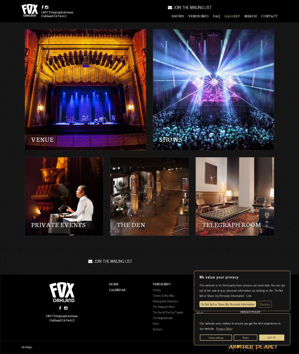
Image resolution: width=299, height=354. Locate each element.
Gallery (232, 16)
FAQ (216, 16)
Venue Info (198, 16)
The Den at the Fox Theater (168, 312)
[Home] (61, 292)
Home (113, 284)
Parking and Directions (165, 301)
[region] (242, 329)
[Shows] (213, 90)
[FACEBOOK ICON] (60, 308)
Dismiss (265, 304)
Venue (200, 312)
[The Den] (149, 196)
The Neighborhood (162, 317)
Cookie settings (216, 337)
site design (26, 347)
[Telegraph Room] (234, 196)
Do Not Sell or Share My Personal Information (228, 304)
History (157, 289)
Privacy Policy (224, 328)
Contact (269, 16)
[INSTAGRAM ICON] (65, 308)
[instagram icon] (46, 7)
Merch (250, 16)
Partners (157, 329)
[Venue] (85, 90)
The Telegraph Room (164, 306)
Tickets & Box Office (163, 295)
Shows (178, 16)
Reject (246, 337)
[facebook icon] (42, 7)
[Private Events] (64, 196)
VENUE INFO (162, 284)
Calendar (117, 289)
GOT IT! (272, 337)
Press (156, 323)
